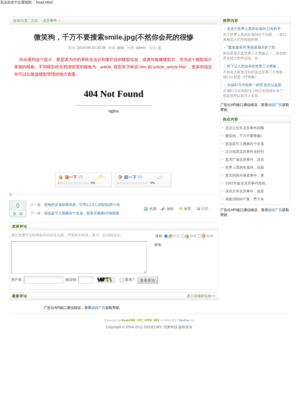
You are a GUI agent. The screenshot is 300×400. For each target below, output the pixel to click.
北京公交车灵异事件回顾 (244, 128)
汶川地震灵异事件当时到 (244, 152)
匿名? (129, 280)
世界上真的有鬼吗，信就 (244, 167)
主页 (34, 20)
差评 (209, 236)
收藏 (152, 209)
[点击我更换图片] (106, 279)
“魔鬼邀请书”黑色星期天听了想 (251, 47)
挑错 (170, 209)
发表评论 (147, 280)
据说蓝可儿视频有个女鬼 (244, 144)
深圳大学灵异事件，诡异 (244, 191)
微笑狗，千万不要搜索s (243, 136)
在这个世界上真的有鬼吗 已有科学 (254, 29)
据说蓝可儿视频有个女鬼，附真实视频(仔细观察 (81, 213)
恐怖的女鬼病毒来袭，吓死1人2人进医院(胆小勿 (82, 205)
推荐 (187, 209)
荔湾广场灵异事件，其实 (244, 160)
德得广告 (275, 105)
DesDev (184, 320)
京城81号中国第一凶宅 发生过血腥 (254, 85)
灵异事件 (50, 20)
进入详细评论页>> (201, 296)
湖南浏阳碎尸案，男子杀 (244, 199)
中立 (176, 236)
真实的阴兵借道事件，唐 (244, 175)
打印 (204, 209)
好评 (193, 236)
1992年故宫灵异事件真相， (247, 183)
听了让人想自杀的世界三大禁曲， (253, 66)
